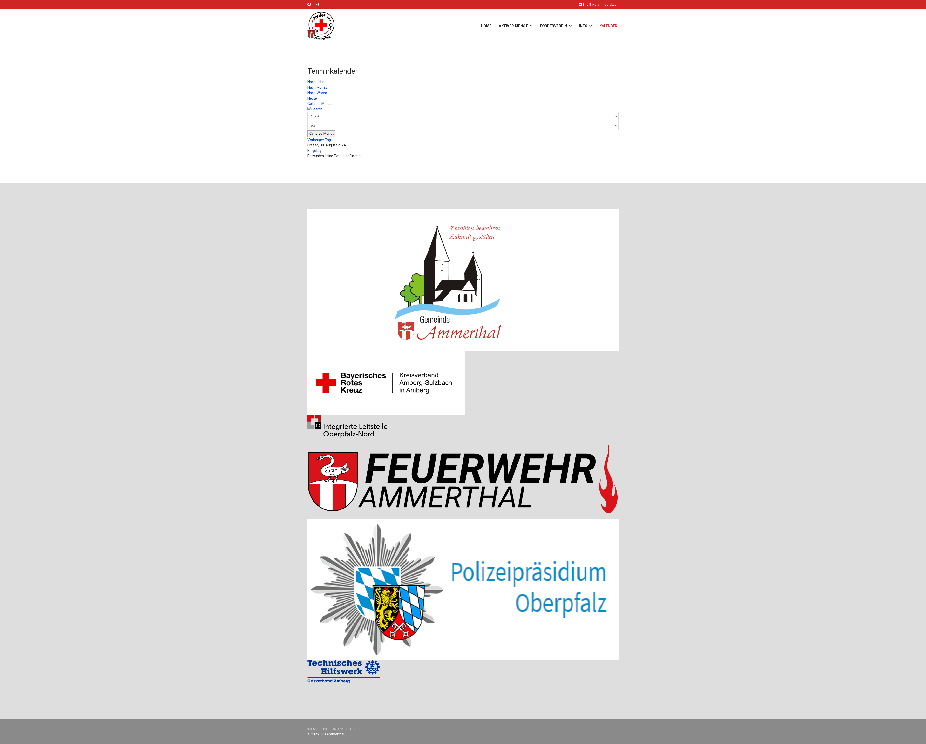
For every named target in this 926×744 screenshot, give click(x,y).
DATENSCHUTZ (343, 729)
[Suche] (463, 109)
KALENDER (608, 26)
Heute (312, 98)
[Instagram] (317, 4)
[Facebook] (309, 4)
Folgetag (314, 150)
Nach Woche (317, 93)
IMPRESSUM (317, 729)
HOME (486, 26)
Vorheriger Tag (319, 140)
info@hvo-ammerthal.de (599, 4)
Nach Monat (317, 87)
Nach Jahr (315, 82)
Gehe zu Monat (319, 103)
